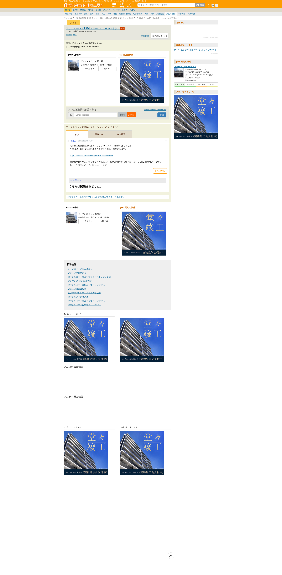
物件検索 (122, 5)
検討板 (67, 10)
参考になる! (160, 171)
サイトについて (130, 5)
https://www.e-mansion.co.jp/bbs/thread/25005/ (91, 155)
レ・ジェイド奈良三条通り (80, 269)
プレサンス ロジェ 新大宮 (80, 281)
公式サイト (89, 68)
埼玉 (103, 14)
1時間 (122, 115)
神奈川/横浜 (88, 14)
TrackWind (214, 53)
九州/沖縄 (191, 14)
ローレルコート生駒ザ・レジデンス (84, 305)
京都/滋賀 (160, 14)
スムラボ (116, 10)
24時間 (131, 115)
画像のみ (99, 134)
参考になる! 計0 (159, 36)
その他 (98, 10)
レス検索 (121, 134)
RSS (75, 34)
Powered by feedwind (210, 37)
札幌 (115, 14)
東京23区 (68, 14)
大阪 (146, 14)
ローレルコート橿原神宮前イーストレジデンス (89, 277)
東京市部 (78, 14)
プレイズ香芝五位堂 (77, 289)
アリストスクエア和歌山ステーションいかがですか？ (93, 28)
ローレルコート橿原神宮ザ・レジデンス (86, 301)
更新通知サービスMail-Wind (155, 110)
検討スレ (107, 68)
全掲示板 (114, 5)
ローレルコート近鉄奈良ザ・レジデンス (86, 285)
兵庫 (152, 14)
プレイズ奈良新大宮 (77, 273)
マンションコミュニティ (84, 5)
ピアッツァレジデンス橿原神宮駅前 (84, 293)
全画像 (69, 34)
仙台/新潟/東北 (125, 14)
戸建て (132, 10)
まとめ (124, 10)
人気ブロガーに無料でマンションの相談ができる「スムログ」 (96, 197)
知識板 (90, 10)
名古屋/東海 (137, 14)
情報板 (83, 10)
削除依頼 (145, 36)
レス (77, 134)
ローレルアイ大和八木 (78, 297)
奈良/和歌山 (171, 14)
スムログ (106, 10)
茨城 (109, 14)
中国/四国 (181, 14)
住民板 (75, 10)
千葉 (97, 14)
